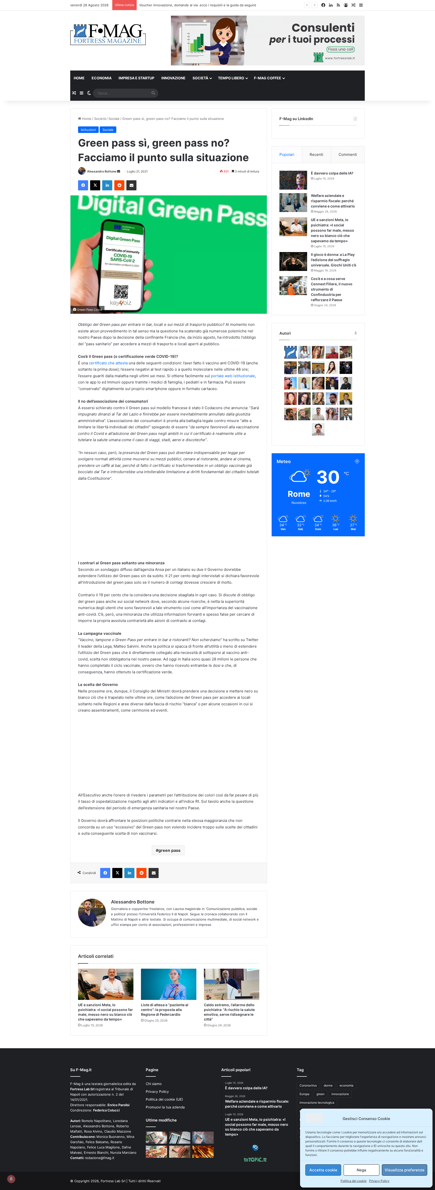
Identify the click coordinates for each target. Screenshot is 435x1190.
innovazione (340, 1094)
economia (346, 1085)
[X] (95, 185)
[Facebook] (83, 185)
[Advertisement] (168, 523)
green (320, 1094)
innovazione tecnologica (317, 1102)
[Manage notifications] (11, 1179)
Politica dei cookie (354, 1181)
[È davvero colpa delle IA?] (293, 180)
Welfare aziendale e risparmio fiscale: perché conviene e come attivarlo (333, 200)
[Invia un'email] (118, 171)
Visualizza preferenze (404, 1170)
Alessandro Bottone (101, 171)
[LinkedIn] (107, 185)
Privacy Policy (379, 1181)
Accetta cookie (323, 1170)
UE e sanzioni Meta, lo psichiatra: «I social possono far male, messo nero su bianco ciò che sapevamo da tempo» (332, 230)
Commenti (348, 154)
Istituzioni (88, 130)
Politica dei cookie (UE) (164, 1099)
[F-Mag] (108, 34)
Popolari (286, 154)
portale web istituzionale (233, 375)
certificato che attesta (108, 363)
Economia (102, 78)
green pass (169, 850)
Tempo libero (231, 78)
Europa (304, 1094)
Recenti (316, 154)
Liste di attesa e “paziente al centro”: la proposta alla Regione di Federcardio (164, 1010)
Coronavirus (308, 1085)
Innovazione (173, 78)
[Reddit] (119, 185)
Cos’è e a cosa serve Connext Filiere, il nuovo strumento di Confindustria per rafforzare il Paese (331, 289)
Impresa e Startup (136, 78)
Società (200, 78)
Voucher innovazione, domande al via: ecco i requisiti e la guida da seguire (197, 5)
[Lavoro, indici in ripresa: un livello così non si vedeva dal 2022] (156, 1138)
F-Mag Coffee (267, 78)
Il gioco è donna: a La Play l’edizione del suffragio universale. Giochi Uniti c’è (333, 259)
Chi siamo (154, 1084)
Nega (361, 1170)
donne (328, 1085)
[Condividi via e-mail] (131, 185)
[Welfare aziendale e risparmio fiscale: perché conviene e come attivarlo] (293, 202)
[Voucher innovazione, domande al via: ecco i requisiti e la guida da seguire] (203, 1138)
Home (79, 78)
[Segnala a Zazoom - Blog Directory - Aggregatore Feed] (255, 1149)
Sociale (114, 119)
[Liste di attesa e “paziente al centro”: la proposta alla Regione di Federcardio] (168, 984)
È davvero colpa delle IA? (332, 173)
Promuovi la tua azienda (165, 1107)
